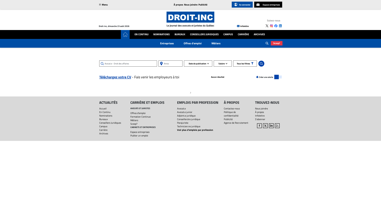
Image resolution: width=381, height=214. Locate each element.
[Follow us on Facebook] (276, 26)
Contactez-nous (232, 108)
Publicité (202, 4)
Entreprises (167, 43)
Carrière (243, 34)
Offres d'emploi (193, 43)
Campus (228, 34)
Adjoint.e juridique (186, 115)
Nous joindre (190, 4)
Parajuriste (182, 123)
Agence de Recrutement (236, 123)
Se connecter (244, 4)
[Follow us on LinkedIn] (280, 26)
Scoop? (276, 43)
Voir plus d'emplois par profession (195, 130)
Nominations (161, 34)
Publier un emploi (139, 135)
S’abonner (260, 119)
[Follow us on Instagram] (271, 26)
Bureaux (180, 34)
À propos (178, 4)
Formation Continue (140, 116)
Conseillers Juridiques (204, 34)
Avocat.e (181, 108)
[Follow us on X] (267, 26)
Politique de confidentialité (231, 113)
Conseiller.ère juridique (188, 119)
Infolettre (244, 26)
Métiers (216, 43)
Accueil (103, 108)
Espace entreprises (271, 4)
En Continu (142, 34)
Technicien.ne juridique (188, 126)
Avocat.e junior (184, 112)
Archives (259, 34)
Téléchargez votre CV (115, 77)
